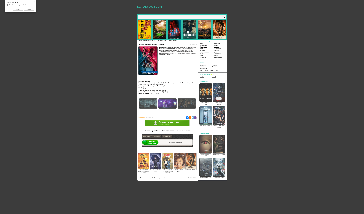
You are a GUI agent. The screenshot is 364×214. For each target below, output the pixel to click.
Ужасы (201, 55)
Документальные (204, 52)
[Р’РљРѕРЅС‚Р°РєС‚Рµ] (187, 117)
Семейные (216, 50)
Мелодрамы (217, 43)
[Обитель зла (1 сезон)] (144, 29)
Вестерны (216, 47)
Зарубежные (203, 65)
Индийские (203, 66)
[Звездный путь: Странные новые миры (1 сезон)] (204, 29)
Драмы (215, 52)
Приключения (217, 48)
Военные (202, 48)
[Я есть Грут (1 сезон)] (159, 29)
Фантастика (203, 57)
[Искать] (224, 17)
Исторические (217, 53)
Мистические (203, 45)
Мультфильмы (203, 47)
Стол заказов (156, 136)
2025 (211, 70)
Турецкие (214, 65)
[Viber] (195, 117)
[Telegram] (193, 117)
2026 (217, 70)
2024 (206, 70)
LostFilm (202, 77)
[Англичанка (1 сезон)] (219, 29)
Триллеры (202, 53)
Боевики (216, 45)
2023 (201, 70)
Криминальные (218, 57)
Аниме (201, 43)
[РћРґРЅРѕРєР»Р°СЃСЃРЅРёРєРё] (190, 117)
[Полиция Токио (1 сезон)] (174, 29)
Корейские (215, 66)
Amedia (214, 77)
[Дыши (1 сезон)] (189, 29)
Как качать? (146, 136)
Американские (203, 68)
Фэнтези (202, 59)
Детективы (202, 50)
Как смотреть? (167, 136)
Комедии (216, 55)
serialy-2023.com (149, 6)
